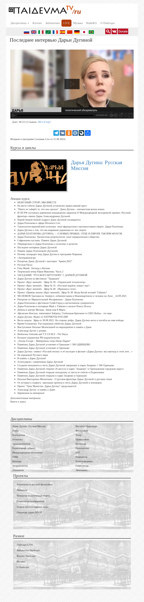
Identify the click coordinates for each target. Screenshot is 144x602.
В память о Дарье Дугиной (31, 358)
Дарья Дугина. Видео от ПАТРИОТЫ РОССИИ (42, 317)
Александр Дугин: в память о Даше (36, 389)
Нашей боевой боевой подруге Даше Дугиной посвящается (48, 219)
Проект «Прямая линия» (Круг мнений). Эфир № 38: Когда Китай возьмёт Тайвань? (62, 292)
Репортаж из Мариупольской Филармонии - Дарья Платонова (50, 299)
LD (44, 122)
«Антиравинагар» (26, 257)
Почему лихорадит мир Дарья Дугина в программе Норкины (49, 254)
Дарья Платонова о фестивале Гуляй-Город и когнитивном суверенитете (55, 303)
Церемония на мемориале (30, 393)
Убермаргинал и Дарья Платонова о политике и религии (47, 244)
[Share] (88, 132)
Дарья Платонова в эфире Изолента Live (38, 223)
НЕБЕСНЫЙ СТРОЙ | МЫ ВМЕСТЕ (37, 202)
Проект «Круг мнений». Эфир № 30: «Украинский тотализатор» (51, 282)
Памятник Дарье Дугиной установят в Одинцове (43, 348)
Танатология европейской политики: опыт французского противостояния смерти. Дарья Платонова (70, 226)
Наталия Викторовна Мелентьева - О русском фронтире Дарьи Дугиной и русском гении (64, 379)
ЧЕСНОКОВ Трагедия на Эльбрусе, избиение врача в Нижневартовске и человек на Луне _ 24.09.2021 (72, 296)
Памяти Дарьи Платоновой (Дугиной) (37, 251)
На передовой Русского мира (32, 355)
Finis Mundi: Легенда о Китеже (33, 268)
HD (40, 122)
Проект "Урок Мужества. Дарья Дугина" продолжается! (47, 386)
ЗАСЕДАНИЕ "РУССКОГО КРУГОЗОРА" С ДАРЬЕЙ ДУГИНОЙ (52, 275)
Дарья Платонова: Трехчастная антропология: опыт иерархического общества (58, 237)
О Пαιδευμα (107, 23)
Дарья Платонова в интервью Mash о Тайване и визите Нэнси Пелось (54, 306)
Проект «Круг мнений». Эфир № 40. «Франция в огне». (47, 289)
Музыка (78, 23)
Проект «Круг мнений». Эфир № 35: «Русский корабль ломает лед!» (53, 285)
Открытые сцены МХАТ (29, 512)
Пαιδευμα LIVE (25, 544)
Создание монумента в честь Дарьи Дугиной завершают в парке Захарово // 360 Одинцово (65, 365)
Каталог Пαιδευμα (26, 556)
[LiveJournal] (81, 132)
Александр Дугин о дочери (31, 330)
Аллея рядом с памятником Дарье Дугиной (40, 362)
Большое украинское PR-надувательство (38, 337)
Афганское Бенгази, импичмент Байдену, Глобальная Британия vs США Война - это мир (64, 313)
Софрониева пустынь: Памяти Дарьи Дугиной (42, 240)
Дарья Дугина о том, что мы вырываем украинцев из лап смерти (51, 230)
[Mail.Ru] (75, 132)
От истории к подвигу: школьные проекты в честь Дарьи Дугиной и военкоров (59, 382)
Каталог (37, 23)
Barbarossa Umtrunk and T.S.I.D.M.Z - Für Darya (42, 334)
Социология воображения (30, 501)
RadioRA (91, 23)
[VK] (62, 132)
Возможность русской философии (35, 484)
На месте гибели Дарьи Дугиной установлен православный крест (52, 205)
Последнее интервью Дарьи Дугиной (37, 247)
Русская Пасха (24, 265)
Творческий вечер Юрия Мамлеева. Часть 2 (40, 271)
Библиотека (53, 23)
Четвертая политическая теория (33, 495)
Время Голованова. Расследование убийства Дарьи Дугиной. (49, 323)
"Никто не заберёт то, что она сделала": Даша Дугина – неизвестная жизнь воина (60, 209)
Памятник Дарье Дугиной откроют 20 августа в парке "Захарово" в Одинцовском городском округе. (70, 369)
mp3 (48, 122)
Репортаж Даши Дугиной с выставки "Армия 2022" (44, 261)
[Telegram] (56, 132)
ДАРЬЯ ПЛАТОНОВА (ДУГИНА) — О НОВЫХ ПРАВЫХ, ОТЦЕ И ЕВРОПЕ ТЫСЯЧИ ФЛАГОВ (69, 233)
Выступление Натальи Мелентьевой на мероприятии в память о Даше (54, 327)
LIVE (66, 23)
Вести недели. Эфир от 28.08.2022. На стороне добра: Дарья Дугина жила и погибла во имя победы (70, 320)
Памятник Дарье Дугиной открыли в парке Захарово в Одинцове (52, 375)
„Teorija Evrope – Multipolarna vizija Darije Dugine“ (44, 341)
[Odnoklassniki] (69, 132)
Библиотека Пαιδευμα (28, 550)
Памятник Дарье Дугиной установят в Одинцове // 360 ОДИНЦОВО (53, 344)
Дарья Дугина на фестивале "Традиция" (38, 278)
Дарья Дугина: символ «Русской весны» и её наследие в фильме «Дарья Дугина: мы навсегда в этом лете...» (74, 351)
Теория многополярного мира (32, 507)
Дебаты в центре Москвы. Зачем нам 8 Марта (41, 310)
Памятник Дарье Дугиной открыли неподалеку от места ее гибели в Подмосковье (60, 372)
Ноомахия (22, 490)
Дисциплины (19, 23)
